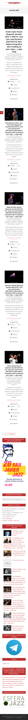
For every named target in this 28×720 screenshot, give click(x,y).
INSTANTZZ (14, 58)
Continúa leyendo (14, 75)
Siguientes (12, 434)
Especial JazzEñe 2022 (15, 53)
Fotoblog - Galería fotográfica (14, 56)
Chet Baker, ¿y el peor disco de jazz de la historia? (18, 533)
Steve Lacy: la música (18, 560)
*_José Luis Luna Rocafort (13, 55)
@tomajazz (9, 518)
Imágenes (7, 58)
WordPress (19, 717)
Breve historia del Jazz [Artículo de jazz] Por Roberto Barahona (18, 628)
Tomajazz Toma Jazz (13, 520)
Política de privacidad (7, 716)
